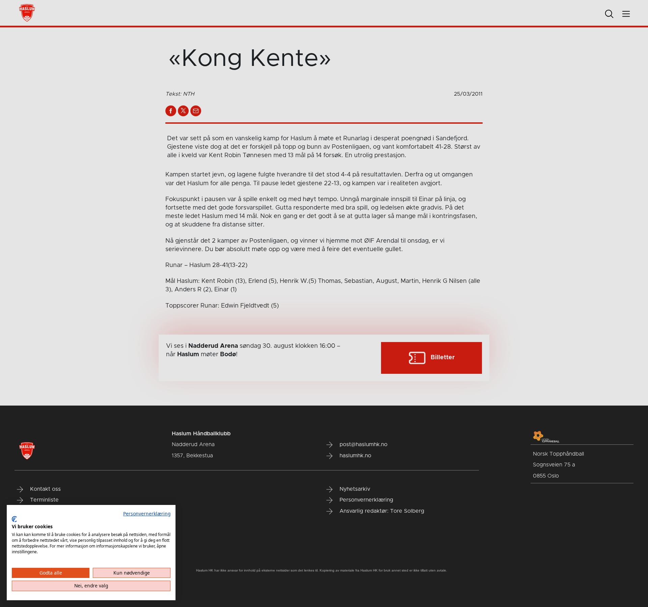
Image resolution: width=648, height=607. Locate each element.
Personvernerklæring (146, 513)
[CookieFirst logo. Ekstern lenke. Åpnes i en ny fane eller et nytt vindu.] (14, 519)
